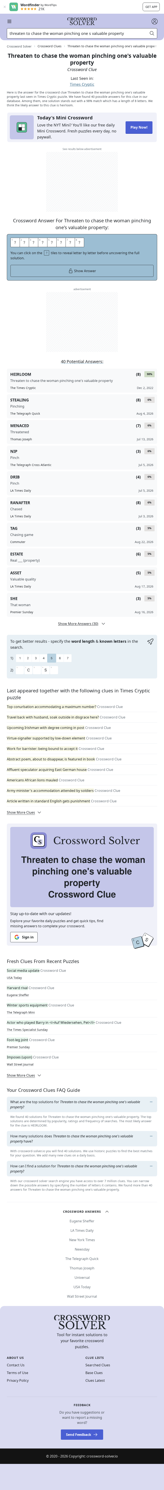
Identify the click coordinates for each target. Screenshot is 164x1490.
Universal (82, 1277)
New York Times (82, 1240)
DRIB (15, 476)
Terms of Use (17, 1372)
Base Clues (94, 1372)
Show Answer (85, 271)
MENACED (19, 425)
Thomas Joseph (82, 1268)
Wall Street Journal (20, 1064)
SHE (14, 598)
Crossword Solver (19, 46)
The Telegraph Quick (82, 1258)
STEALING (19, 399)
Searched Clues (97, 1365)
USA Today (14, 978)
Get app (151, 7)
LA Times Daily (82, 1230)
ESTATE (16, 554)
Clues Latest (95, 1380)
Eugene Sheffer (18, 995)
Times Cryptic (82, 84)
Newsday (82, 1249)
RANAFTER (20, 502)
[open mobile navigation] (9, 21)
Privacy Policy (18, 1380)
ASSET (15, 572)
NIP (13, 451)
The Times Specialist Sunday (27, 1030)
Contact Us (16, 1365)
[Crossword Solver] (82, 21)
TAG (14, 528)
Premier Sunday (18, 1047)
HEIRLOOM (20, 374)
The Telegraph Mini (21, 1012)
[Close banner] (5, 7)
